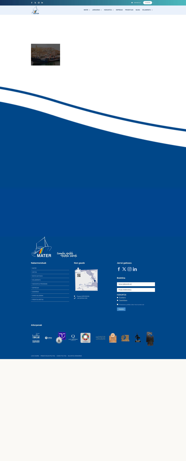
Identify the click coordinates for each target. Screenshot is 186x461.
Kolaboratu (36, 280)
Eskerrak (35, 291)
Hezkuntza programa (39, 284)
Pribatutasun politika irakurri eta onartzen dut (131, 304)
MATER (34, 268)
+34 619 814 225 (82, 298)
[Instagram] (129, 269)
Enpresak (35, 288)
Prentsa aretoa (37, 299)
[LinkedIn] (135, 269)
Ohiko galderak (37, 295)
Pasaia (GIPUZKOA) (83, 296)
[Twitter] (124, 269)
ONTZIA (34, 272)
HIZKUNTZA (121, 295)
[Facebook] (119, 269)
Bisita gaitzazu (37, 276)
